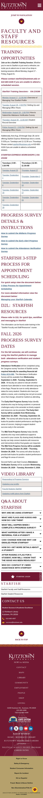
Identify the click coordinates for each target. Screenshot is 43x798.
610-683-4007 (11, 618)
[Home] (13, 5)
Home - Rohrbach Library (21, 737)
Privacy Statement (21, 794)
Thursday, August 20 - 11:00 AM (15, 120)
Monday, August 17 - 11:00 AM (14, 98)
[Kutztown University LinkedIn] (31, 728)
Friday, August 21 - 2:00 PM (13, 127)
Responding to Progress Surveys (15, 479)
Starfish (11, 583)
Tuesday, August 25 (10, 170)
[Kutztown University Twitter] (16, 728)
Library (21, 678)
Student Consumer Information (21, 768)
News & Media (21, 662)
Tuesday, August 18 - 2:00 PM (14, 105)
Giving (21, 703)
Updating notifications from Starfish (16, 494)
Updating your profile (10, 484)
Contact (21, 667)
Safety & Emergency (21, 763)
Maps (21, 672)
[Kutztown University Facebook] (11, 728)
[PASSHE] (19, 719)
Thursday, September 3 (31, 176)
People (21, 693)
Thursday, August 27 (30, 170)
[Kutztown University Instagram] (21, 728)
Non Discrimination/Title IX (21, 788)
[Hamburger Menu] (39, 5)
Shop (21, 698)
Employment (21, 688)
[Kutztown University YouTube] (26, 728)
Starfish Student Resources (12, 594)
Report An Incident (21, 773)
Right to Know (21, 758)
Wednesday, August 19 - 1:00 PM (15, 112)
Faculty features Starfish (12, 489)
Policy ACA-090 (7, 374)
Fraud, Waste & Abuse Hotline (21, 783)
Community (21, 683)
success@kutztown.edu (14, 622)
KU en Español (21, 778)
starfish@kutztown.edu (22, 144)
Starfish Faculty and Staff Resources (15, 589)
